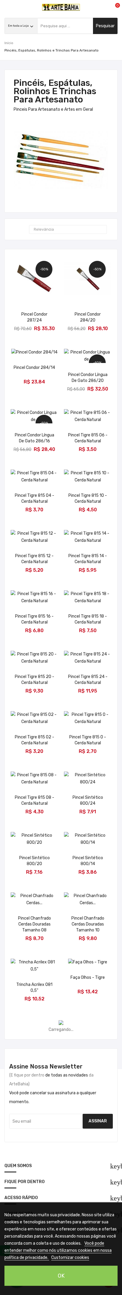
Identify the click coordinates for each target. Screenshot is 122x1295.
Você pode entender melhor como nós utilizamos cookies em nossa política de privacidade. (58, 1250)
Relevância (67, 229)
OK (61, 1275)
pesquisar (105, 25)
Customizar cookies (70, 1257)
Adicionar (34, 324)
